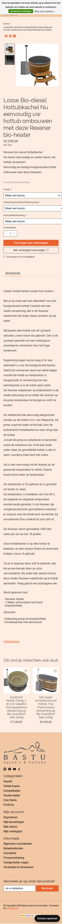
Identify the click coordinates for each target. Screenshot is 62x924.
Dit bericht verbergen (20, 11)
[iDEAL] (22, 915)
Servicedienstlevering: (15, 215)
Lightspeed (12, 908)
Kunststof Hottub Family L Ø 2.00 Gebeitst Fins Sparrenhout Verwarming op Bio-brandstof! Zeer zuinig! (16, 707)
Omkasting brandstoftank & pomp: (21, 202)
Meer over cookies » (44, 11)
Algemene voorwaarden (17, 843)
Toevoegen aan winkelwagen (31, 243)
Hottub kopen (11, 786)
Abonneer (47, 888)
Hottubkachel (11, 641)
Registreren (10, 817)
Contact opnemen (47, 918)
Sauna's (7, 781)
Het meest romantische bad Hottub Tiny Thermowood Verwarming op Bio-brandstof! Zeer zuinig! (45, 707)
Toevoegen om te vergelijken (20, 256)
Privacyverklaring (13, 857)
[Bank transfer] (27, 915)
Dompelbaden (11, 790)
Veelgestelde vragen (16, 862)
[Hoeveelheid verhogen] (14, 233)
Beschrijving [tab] (13, 273)
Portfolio (8, 804)
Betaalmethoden (13, 848)
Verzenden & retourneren (18, 867)
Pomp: (7, 189)
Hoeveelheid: (9, 227)
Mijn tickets (10, 826)
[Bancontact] (33, 915)
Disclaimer (9, 853)
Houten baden (11, 795)
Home (6, 23)
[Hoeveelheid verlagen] (6, 233)
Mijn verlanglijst (12, 831)
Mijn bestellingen (13, 822)
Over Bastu (10, 800)
